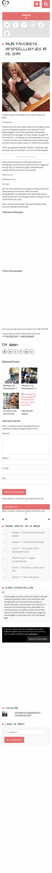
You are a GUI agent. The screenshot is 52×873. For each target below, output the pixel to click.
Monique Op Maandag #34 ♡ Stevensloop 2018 (28, 713)
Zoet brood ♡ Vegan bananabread (23, 559)
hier (13, 615)
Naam (5, 458)
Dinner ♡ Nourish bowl (25, 577)
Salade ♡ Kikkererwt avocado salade (28, 534)
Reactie (5, 433)
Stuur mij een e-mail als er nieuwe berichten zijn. (23, 510)
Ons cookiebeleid (31, 634)
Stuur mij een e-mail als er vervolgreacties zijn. (23, 498)
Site (4, 478)
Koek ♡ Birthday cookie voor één (28, 569)
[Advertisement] (26, 675)
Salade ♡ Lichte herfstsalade (28, 541)
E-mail (5, 468)
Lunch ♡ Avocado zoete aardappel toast (25, 550)
